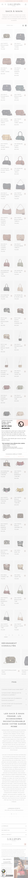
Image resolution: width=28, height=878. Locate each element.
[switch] (3, 876)
